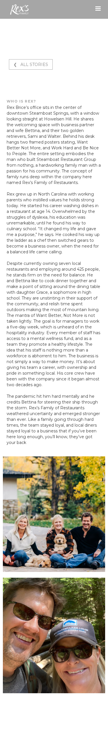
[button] (98, 8)
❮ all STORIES (31, 64)
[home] (16, 9)
